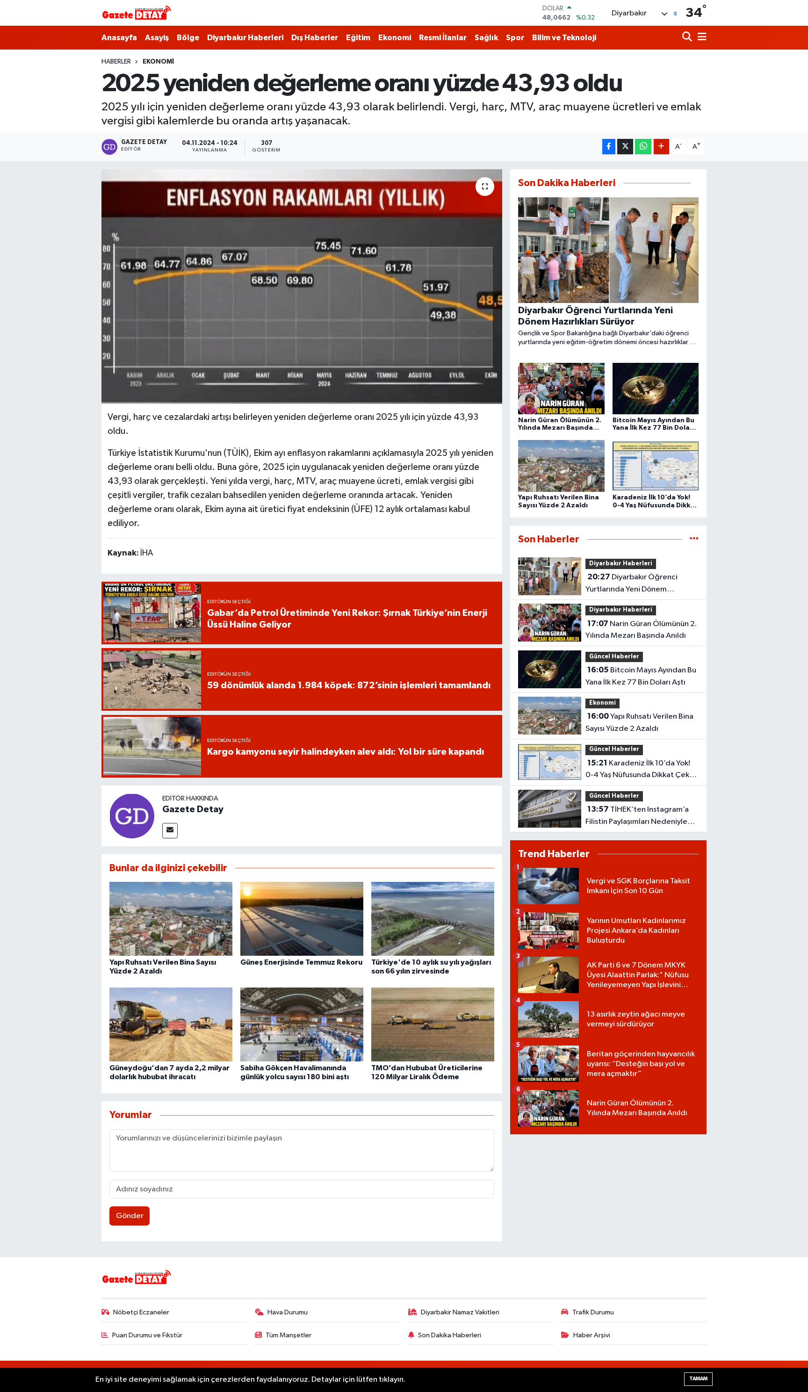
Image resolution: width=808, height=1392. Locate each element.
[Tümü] (694, 539)
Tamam (698, 1378)
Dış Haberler (314, 38)
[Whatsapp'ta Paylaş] (643, 146)
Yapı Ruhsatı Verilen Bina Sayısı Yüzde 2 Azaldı (639, 722)
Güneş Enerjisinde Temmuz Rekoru (301, 962)
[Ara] (688, 38)
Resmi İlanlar (443, 38)
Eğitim (358, 38)
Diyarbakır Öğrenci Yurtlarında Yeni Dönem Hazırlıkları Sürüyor (631, 584)
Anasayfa (119, 38)
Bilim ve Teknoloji (564, 38)
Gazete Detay (193, 809)
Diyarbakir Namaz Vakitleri (460, 1312)
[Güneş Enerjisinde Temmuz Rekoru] (301, 919)
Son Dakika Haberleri (449, 1335)
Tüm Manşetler (288, 1335)
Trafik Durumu (593, 1312)
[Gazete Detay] (131, 816)
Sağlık (486, 38)
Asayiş (157, 38)
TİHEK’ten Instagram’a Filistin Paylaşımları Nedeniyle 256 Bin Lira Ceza (637, 816)
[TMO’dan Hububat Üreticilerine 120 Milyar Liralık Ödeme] (432, 1024)
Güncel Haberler (614, 657)
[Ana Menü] (700, 38)
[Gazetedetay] (136, 13)
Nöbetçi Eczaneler (141, 1312)
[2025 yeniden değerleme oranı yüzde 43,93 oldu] (301, 286)
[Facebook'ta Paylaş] (608, 146)
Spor (515, 38)
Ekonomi (394, 38)
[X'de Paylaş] (625, 146)
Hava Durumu (287, 1312)
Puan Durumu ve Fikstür (147, 1335)
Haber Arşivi (591, 1335)
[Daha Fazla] (661, 146)
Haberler (116, 61)
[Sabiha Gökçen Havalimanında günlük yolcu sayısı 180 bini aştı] (301, 1024)
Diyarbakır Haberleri (245, 38)
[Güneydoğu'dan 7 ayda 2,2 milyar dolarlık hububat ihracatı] (170, 1024)
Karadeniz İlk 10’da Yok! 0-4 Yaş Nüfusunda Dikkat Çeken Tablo (641, 770)
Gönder (130, 1216)
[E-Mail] (170, 830)
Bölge (188, 38)
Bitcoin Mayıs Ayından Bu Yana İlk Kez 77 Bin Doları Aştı (640, 676)
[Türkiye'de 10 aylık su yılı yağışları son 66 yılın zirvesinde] (432, 919)
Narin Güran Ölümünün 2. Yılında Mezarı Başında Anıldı (641, 630)
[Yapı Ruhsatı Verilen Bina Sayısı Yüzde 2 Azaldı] (170, 919)
